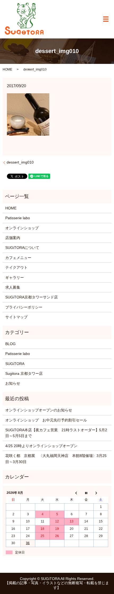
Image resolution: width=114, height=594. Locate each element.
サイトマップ (16, 317)
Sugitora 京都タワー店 (24, 373)
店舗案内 (12, 238)
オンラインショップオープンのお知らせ (38, 410)
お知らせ (12, 383)
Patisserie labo (17, 218)
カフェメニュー (18, 258)
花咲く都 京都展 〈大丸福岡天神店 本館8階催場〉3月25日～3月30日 (56, 459)
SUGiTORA (14, 364)
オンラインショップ (22, 228)
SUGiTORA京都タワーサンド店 (31, 297)
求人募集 (12, 287)
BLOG (10, 344)
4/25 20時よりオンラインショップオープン (41, 446)
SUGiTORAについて (22, 247)
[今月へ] (86, 492)
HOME (7, 69)
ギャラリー (14, 277)
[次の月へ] (101, 492)
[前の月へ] (71, 492)
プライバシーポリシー (23, 307)
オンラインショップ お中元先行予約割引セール (46, 420)
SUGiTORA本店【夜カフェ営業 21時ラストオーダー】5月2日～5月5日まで (56, 433)
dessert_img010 (20, 162)
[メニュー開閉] (105, 19)
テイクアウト (16, 267)
